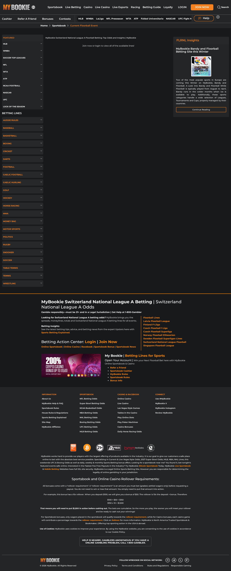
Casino (88, 7)
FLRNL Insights (187, 40)
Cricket (7, 151)
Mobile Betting (51, 469)
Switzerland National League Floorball (164, 342)
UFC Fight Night (187, 18)
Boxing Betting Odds (90, 422)
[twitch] (187, 560)
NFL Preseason (114, 18)
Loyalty (168, 7)
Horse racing (11, 205)
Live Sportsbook (183, 466)
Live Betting (73, 7)
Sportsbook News (126, 346)
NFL (5, 65)
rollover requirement (136, 517)
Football (8, 167)
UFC (5, 100)
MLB (80, 18)
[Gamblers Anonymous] (114, 446)
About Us (46, 399)
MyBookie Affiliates (51, 427)
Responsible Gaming (181, 565)
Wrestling (9, 283)
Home (44, 25)
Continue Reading (201, 109)
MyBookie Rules (119, 374)
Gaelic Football (13, 174)
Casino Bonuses (125, 427)
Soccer (7, 260)
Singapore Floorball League (158, 345)
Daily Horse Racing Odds (130, 431)
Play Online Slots (126, 417)
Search (225, 7)
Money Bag (9, 221)
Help (205, 18)
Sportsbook (55, 7)
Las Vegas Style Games (129, 408)
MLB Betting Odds (89, 431)
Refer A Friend (27, 18)
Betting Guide (152, 7)
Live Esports (120, 7)
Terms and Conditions (132, 565)
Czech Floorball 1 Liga (155, 328)
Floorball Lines (151, 317)
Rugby (6, 244)
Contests (65, 18)
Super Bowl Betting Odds (92, 403)
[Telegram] (174, 560)
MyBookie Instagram (165, 408)
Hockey (7, 198)
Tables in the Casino (127, 413)
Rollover (116, 520)
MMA (5, 213)
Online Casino (72, 346)
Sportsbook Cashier (121, 371)
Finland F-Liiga (151, 324)
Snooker (8, 252)
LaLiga (100, 18)
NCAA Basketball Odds (91, 408)
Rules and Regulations (158, 565)
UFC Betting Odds (88, 427)
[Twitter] (180, 560)
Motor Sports (11, 229)
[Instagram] (168, 560)
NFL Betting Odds (88, 399)
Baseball (8, 128)
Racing (135, 7)
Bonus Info (116, 380)
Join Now (202, 7)
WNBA (89, 18)
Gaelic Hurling (12, 182)
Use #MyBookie (162, 399)
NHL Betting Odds (88, 417)
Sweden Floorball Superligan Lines (162, 338)
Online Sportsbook (51, 346)
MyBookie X (161, 403)
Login (182, 7)
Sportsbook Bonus (104, 346)
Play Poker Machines (128, 422)
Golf (6, 190)
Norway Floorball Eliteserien (159, 335)
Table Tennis (10, 268)
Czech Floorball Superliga (157, 331)
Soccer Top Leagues (14, 58)
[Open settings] (217, 17)
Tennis (7, 275)
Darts (6, 159)
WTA (128, 18)
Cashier (7, 18)
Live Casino (102, 7)
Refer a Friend (118, 367)
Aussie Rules (10, 120)
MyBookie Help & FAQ (52, 403)
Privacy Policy (111, 565)
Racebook (86, 346)
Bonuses (47, 18)
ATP (136, 18)
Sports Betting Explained (55, 332)
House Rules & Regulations (55, 413)
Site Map (46, 422)
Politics (8, 237)
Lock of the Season (14, 107)
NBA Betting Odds (89, 413)
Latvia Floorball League (156, 321)
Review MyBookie (164, 413)
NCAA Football (11, 86)
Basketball (10, 135)
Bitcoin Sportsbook (148, 466)
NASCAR (171, 18)
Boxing (7, 143)
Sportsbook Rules (120, 377)
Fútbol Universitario (152, 18)
